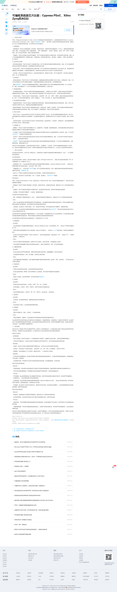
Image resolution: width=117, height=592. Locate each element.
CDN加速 (52, 576)
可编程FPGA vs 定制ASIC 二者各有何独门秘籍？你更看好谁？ (29, 485)
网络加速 (63, 573)
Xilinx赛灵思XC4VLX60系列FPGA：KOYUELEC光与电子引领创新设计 (31, 490)
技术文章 (5, 554)
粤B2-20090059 (62, 587)
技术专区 (5, 566)
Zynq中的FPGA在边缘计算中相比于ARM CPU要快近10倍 (28, 451)
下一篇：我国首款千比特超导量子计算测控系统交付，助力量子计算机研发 (28, 430)
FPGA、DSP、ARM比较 (20, 524)
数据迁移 (107, 579)
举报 (73, 21)
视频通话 (63, 576)
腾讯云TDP (56, 560)
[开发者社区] (13, 5)
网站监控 (96, 579)
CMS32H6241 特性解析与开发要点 (23, 519)
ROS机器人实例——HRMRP (21, 466)
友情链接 (81, 560)
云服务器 (29, 573)
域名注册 (18, 573)
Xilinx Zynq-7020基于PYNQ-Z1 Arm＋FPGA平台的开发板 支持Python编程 (32, 447)
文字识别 (51, 579)
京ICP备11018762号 (70, 589)
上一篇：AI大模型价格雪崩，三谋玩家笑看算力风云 (23, 428)
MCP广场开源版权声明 (84, 562)
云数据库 (74, 573)
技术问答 (5, 556)
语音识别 (107, 576)
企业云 (39, 576)
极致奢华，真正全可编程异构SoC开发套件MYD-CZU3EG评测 (29, 442)
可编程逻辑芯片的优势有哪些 (21, 481)
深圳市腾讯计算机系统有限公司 (43, 587)
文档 (90, 5)
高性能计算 (50, 175)
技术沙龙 (5, 558)
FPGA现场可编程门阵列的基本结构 (23, 515)
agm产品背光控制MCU (20, 471)
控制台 (101, 5)
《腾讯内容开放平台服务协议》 (61, 420)
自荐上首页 (30, 558)
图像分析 (74, 576)
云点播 (62, 579)
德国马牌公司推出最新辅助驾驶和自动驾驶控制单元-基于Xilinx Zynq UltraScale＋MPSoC (34, 500)
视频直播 (107, 573)
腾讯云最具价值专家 (58, 554)
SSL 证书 (96, 576)
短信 (39, 579)
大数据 (73, 579)
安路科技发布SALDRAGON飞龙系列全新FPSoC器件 (27, 495)
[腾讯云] (5, 5)
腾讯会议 (29, 576)
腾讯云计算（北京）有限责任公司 (50, 589)
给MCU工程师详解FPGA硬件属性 (22, 534)
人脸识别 (18, 576)
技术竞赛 (30, 560)
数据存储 (41, 276)
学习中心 (5, 562)
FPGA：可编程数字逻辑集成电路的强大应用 (25, 505)
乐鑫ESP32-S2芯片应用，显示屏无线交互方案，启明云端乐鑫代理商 (31, 510)
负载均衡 (29, 579)
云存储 (95, 573)
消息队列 (51, 573)
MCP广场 (36, 9)
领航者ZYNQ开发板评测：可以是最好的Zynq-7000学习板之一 (29, 476)
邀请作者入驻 (31, 556)
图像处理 (24, 170)
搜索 (101, 9)
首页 (3, 9)
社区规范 (81, 554)
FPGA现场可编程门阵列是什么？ (22, 461)
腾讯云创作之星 (57, 558)
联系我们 (81, 558)
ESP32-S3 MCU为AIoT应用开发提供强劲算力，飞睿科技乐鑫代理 (30, 529)
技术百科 (5, 564)
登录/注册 (110, 5)
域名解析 (85, 573)
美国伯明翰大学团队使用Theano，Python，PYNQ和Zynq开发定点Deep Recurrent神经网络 (34, 456)
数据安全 (18, 579)
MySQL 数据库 (86, 576)
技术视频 (5, 560)
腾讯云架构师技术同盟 (58, 556)
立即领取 (68, 30)
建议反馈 (95, 5)
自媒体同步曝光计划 (32, 554)
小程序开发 (85, 579)
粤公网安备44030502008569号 (74, 587)
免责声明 (81, 556)
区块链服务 (40, 573)
